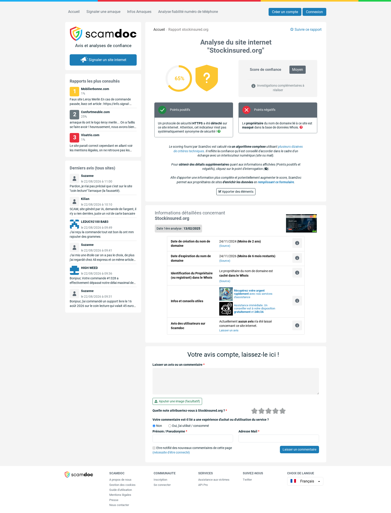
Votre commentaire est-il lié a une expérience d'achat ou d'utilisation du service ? (211, 419)
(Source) (224, 245)
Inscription (160, 479)
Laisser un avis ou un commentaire (179, 364)
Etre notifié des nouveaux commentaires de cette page (192, 450)
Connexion (314, 12)
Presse (113, 500)
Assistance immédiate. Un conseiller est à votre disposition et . (254, 309)
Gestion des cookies (122, 485)
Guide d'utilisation (120, 490)
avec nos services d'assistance (253, 294)
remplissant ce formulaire (276, 182)
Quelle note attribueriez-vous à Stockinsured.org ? (190, 410)
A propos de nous (120, 479)
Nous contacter (119, 505)
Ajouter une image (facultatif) (178, 401)
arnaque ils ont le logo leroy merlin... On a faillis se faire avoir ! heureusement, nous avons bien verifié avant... (102, 127)
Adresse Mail (248, 431)
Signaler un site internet (107, 60)
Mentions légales (120, 494)
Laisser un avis (228, 330)
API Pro (203, 485)
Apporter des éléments (237, 191)
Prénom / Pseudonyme (170, 431)
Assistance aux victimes (213, 479)
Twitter (247, 479)
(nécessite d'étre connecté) (171, 452)
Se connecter (162, 485)
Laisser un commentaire (299, 449)
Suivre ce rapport (308, 29)
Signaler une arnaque (103, 12)
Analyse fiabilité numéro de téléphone (188, 12)
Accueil (74, 12)
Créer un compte (285, 12)
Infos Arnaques (139, 12)
